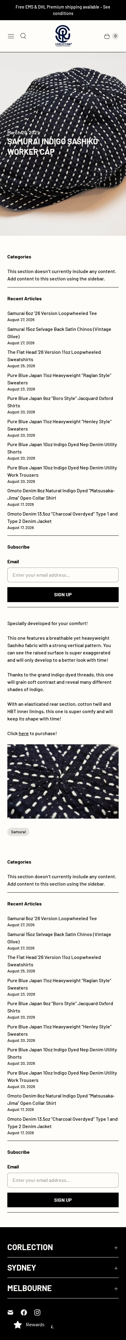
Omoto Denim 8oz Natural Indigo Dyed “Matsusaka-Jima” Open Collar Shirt (61, 497)
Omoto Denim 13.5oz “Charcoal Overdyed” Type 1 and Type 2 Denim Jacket (62, 520)
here (24, 733)
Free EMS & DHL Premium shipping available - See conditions (63, 10)
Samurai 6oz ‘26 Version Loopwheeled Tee (52, 316)
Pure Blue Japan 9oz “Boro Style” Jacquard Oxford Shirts (60, 404)
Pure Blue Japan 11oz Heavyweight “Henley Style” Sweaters (59, 428)
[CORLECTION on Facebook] (27, 1312)
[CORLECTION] (63, 36)
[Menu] (11, 36)
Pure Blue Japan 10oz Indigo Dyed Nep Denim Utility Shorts (62, 451)
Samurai (18, 831)
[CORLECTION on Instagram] (41, 1312)
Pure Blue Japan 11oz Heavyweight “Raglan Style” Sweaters (59, 381)
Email (13, 561)
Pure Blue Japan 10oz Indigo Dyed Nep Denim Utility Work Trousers (62, 474)
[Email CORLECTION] (14, 1312)
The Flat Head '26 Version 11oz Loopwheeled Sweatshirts (54, 358)
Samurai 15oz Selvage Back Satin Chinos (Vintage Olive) (59, 335)
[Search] (23, 36)
